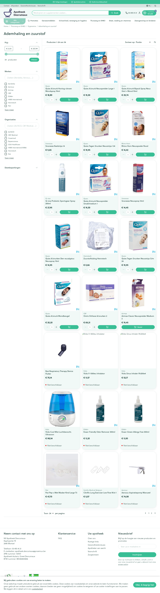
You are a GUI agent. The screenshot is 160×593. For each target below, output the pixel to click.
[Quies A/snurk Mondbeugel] (62, 293)
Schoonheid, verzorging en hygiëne (73, 21)
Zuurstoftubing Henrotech (95, 258)
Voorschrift (41, 5)
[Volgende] (154, 513)
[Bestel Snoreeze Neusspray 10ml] (145, 212)
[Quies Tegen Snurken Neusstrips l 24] (100, 123)
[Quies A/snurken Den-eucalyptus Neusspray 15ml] (62, 236)
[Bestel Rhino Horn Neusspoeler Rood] (145, 155)
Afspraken (15, 5)
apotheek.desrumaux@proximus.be (30, 551)
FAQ (60, 538)
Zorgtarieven (93, 554)
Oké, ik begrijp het (145, 584)
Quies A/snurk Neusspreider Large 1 (99, 88)
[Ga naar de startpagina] (15, 12)
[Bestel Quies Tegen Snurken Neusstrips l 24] (107, 155)
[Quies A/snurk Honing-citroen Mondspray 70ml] (62, 66)
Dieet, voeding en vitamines (120, 21)
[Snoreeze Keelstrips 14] (62, 123)
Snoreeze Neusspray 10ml (133, 201)
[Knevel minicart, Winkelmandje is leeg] (145, 13)
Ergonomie (32, 26)
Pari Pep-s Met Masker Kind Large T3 (61, 492)
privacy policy (123, 564)
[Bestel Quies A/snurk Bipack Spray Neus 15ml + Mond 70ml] (145, 100)
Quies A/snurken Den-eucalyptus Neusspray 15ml (59, 259)
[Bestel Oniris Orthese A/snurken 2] (107, 327)
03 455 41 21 (16, 548)
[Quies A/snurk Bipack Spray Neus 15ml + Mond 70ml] (138, 66)
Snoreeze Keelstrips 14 (55, 146)
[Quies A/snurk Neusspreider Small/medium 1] (100, 178)
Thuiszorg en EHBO (97, 21)
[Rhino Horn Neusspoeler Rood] (138, 123)
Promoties (34, 21)
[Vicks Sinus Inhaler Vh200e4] (138, 350)
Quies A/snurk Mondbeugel (57, 316)
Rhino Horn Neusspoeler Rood (135, 146)
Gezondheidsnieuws (28, 5)
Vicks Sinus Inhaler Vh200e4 (134, 373)
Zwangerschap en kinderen (145, 21)
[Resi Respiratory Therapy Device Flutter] (62, 350)
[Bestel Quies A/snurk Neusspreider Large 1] (107, 100)
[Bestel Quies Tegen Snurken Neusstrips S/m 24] (145, 270)
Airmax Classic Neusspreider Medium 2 (138, 317)
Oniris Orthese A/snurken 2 (95, 316)
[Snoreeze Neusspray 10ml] (138, 178)
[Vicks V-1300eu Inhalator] (100, 350)
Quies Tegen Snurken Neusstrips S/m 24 (138, 259)
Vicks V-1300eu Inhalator (94, 373)
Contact (6, 5)
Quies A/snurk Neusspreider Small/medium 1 (96, 202)
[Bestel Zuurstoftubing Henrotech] (107, 270)
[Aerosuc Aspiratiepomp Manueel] (138, 470)
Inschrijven (137, 554)
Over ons (92, 538)
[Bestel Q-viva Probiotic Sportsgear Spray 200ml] (69, 212)
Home (6, 26)
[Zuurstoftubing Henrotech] (100, 236)
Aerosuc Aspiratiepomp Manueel (136, 492)
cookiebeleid (37, 589)
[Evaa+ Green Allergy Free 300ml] (138, 409)
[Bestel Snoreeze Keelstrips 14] (69, 155)
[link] (146, 513)
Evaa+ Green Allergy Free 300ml (135, 431)
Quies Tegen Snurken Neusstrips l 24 (99, 146)
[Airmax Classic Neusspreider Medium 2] (138, 293)
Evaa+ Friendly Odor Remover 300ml (99, 431)
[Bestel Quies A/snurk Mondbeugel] (69, 327)
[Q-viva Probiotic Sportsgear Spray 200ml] (62, 178)
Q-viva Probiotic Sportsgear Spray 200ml (60, 202)
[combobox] (70, 13)
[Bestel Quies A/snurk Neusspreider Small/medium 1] (107, 212)
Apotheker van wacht (97, 548)
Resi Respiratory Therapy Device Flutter (59, 372)
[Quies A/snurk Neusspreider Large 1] (100, 66)
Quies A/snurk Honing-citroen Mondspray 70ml (58, 89)
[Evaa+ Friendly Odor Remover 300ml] (100, 409)
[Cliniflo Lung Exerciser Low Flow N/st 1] (100, 470)
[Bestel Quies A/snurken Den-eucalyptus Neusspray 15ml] (69, 270)
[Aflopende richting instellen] (154, 42)
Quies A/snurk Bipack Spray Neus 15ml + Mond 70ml (136, 89)
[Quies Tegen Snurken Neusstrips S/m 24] (138, 236)
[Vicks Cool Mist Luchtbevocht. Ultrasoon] (62, 409)
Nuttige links (93, 541)
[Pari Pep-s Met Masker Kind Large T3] (62, 470)
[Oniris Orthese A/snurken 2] (100, 293)
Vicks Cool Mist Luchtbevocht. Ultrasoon (58, 433)
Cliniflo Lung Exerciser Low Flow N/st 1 (100, 492)
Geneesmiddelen (48, 21)
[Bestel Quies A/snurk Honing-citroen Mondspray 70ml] (69, 100)
